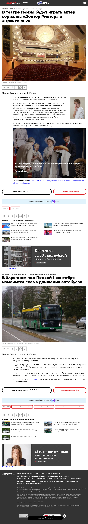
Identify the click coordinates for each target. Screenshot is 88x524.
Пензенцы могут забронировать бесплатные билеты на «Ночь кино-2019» (68, 224)
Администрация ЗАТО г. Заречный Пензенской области (20, 343)
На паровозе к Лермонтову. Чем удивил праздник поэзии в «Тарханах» (24, 238)
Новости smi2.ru (9, 268)
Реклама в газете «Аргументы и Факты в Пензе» (51, 478)
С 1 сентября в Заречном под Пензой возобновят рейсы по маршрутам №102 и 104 (26, 430)
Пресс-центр (40, 473)
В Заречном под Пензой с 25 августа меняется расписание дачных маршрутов (25, 437)
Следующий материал (45, 518)
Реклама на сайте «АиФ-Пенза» (58, 476)
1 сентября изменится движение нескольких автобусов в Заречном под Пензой (68, 423)
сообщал (33, 379)
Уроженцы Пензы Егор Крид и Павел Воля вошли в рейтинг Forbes (67, 231)
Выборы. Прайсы (75, 478)
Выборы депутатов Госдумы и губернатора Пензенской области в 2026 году (52, 481)
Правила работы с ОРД (25, 478)
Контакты (20, 481)
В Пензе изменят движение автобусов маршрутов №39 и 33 (66, 430)
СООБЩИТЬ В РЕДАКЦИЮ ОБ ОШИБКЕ (29, 483)
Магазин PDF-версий (53, 473)
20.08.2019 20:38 (7, 9)
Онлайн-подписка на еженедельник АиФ (31, 476)
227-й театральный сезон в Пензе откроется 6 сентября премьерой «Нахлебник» (47, 165)
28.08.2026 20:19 (7, 274)
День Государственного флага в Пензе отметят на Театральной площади (24, 224)
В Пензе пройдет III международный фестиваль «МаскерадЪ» (23, 231)
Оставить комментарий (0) (70, 191)
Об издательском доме (25, 473)
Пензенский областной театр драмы (14, 82)
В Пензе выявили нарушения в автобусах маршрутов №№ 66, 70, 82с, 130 (25, 423)
